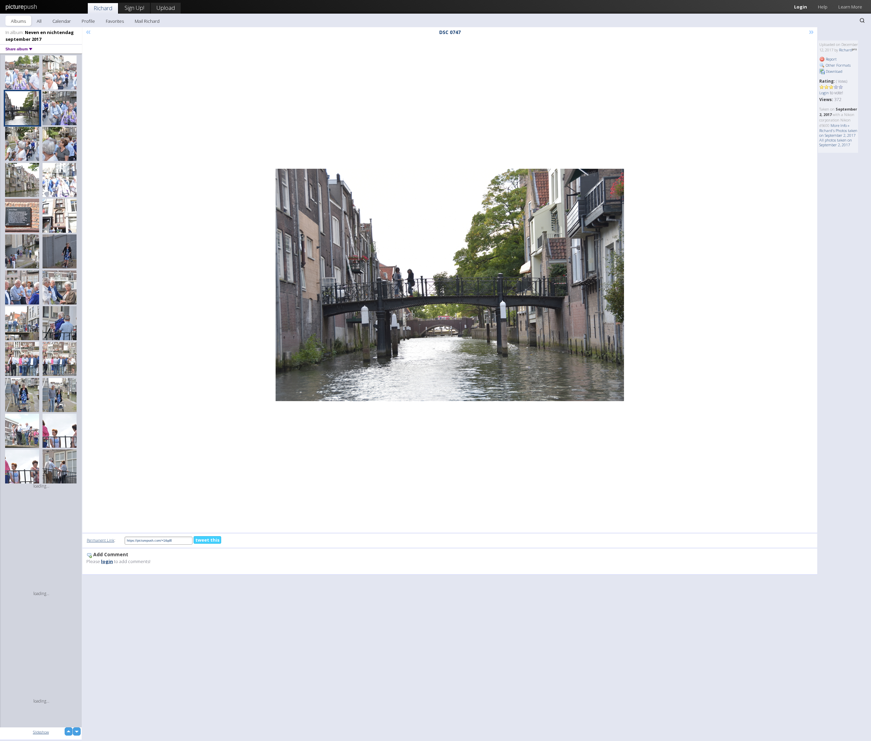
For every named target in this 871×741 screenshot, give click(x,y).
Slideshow (41, 732)
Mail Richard (147, 21)
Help (822, 7)
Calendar (61, 21)
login (107, 561)
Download (833, 71)
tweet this (207, 540)
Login (800, 7)
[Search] (862, 20)
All (39, 21)
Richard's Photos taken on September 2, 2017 (838, 133)
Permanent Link (100, 540)
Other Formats (838, 65)
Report (831, 59)
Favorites (115, 21)
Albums (18, 21)
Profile (88, 21)
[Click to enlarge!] (450, 285)
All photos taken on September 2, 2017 (835, 142)
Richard (103, 8)
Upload (166, 8)
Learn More (850, 7)
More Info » (840, 125)
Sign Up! (134, 8)
